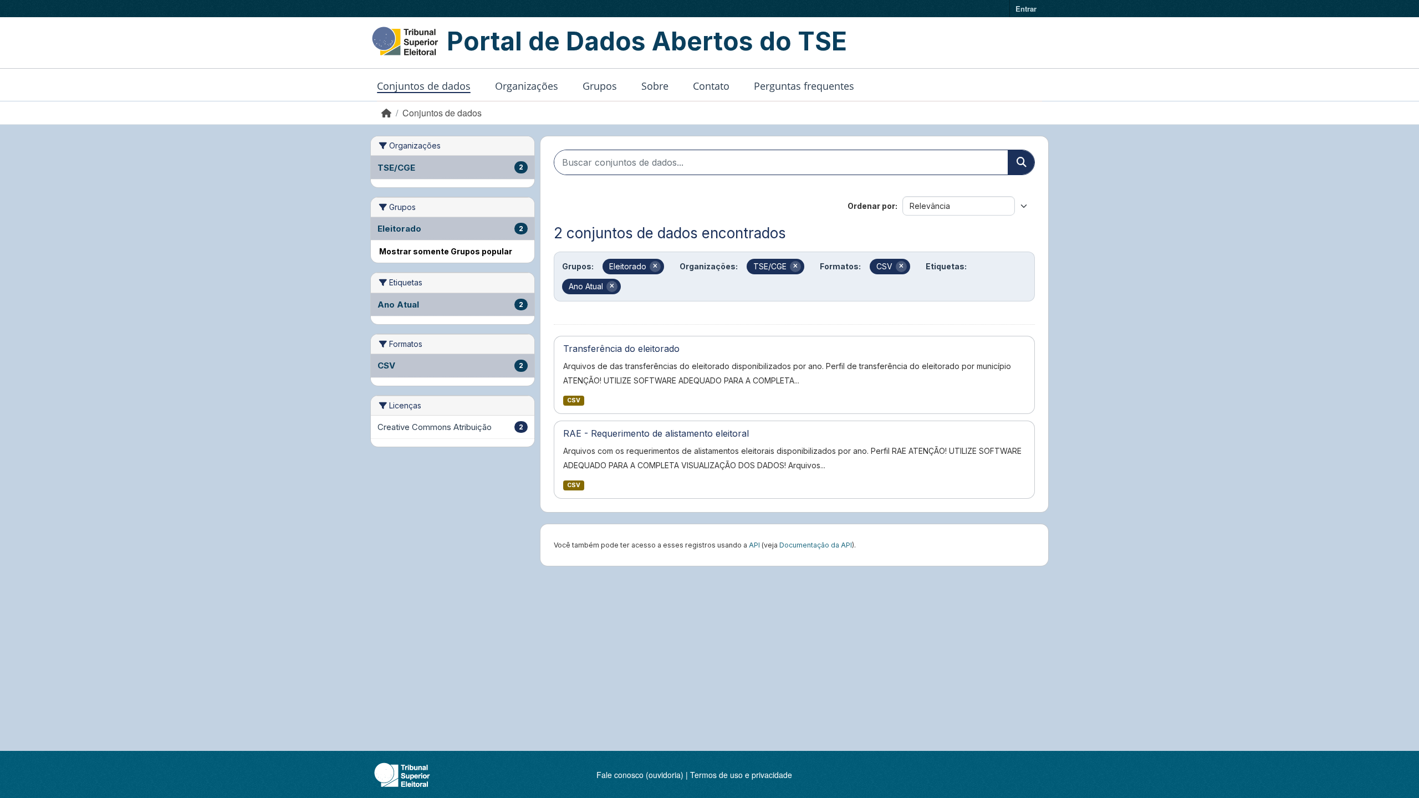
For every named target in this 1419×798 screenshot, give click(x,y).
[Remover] (655, 266)
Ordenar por (871, 206)
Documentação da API (815, 545)
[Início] (386, 112)
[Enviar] (1021, 162)
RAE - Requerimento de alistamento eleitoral (656, 433)
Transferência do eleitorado (621, 348)
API (754, 545)
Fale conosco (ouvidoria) (639, 774)
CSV (573, 400)
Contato (711, 86)
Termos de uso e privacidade (741, 774)
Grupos (600, 86)
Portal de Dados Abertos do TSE (647, 41)
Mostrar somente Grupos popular (445, 251)
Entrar (1026, 8)
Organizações (526, 86)
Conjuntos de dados (424, 86)
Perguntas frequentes (804, 86)
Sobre (654, 86)
